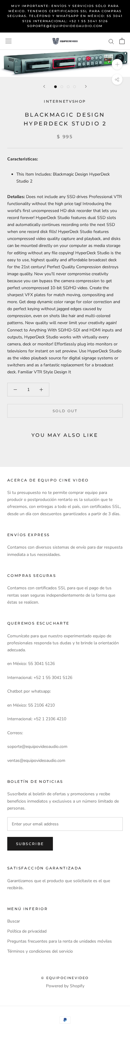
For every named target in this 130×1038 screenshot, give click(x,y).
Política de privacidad (27, 931)
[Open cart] (122, 41)
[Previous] (44, 86)
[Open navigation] (8, 41)
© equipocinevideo (65, 978)
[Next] (86, 86)
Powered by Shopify (65, 986)
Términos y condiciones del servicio (40, 951)
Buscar (13, 921)
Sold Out (65, 411)
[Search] (111, 41)
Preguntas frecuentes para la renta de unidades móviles (59, 941)
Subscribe (30, 843)
